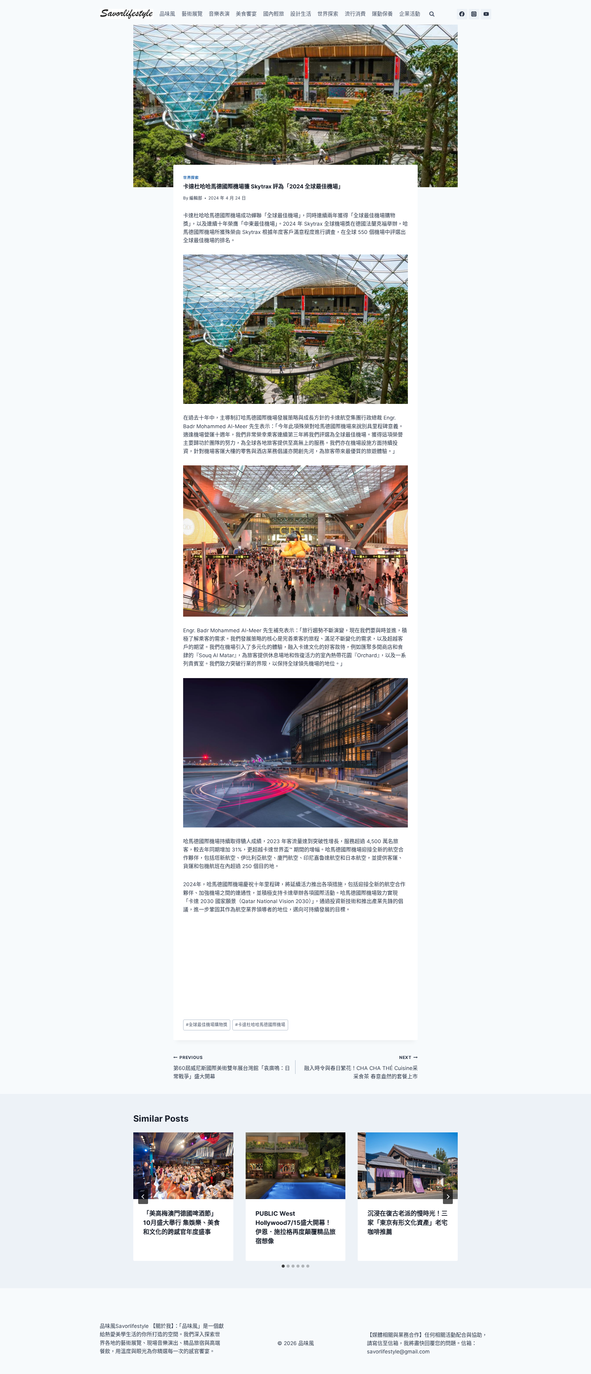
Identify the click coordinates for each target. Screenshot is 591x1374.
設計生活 (300, 14)
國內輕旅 (273, 14)
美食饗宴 (246, 14)
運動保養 (382, 14)
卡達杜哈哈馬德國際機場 (260, 1024)
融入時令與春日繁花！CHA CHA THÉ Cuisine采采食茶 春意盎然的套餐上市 (361, 1067)
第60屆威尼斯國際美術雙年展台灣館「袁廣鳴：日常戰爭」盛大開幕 (231, 1067)
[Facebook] (462, 14)
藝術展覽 (192, 14)
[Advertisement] (295, 967)
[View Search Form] (431, 14)
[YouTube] (486, 14)
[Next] (448, 1196)
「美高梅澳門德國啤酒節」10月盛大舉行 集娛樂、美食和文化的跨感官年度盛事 (181, 1223)
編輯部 (195, 197)
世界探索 (327, 14)
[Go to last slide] (143, 1196)
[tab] (283, 1266)
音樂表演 (219, 14)
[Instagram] (474, 14)
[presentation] (183, 1165)
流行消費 (355, 14)
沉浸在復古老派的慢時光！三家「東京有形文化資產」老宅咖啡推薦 (408, 1223)
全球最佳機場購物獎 (206, 1024)
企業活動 (409, 14)
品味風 (167, 14)
